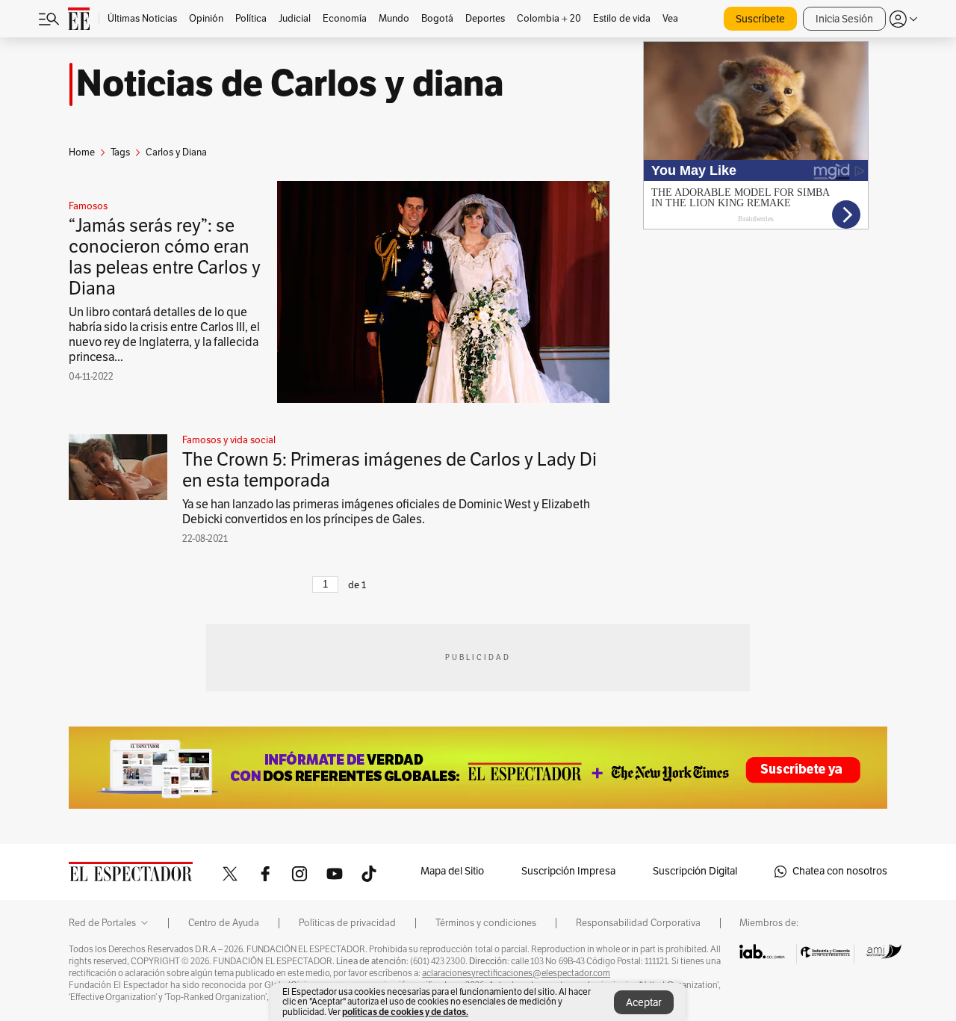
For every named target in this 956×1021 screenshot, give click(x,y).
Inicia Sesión (844, 19)
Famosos (88, 206)
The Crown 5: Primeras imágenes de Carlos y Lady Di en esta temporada (389, 470)
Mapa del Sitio (452, 871)
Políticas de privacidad (347, 923)
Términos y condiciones (485, 923)
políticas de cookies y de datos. (405, 1011)
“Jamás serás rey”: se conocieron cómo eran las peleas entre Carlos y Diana (165, 257)
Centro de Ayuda (223, 923)
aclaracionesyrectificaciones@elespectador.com (516, 973)
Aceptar (644, 1002)
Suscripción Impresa (568, 871)
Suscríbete (760, 19)
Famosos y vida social (229, 440)
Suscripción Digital (695, 871)
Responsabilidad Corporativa (638, 923)
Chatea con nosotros (839, 871)
